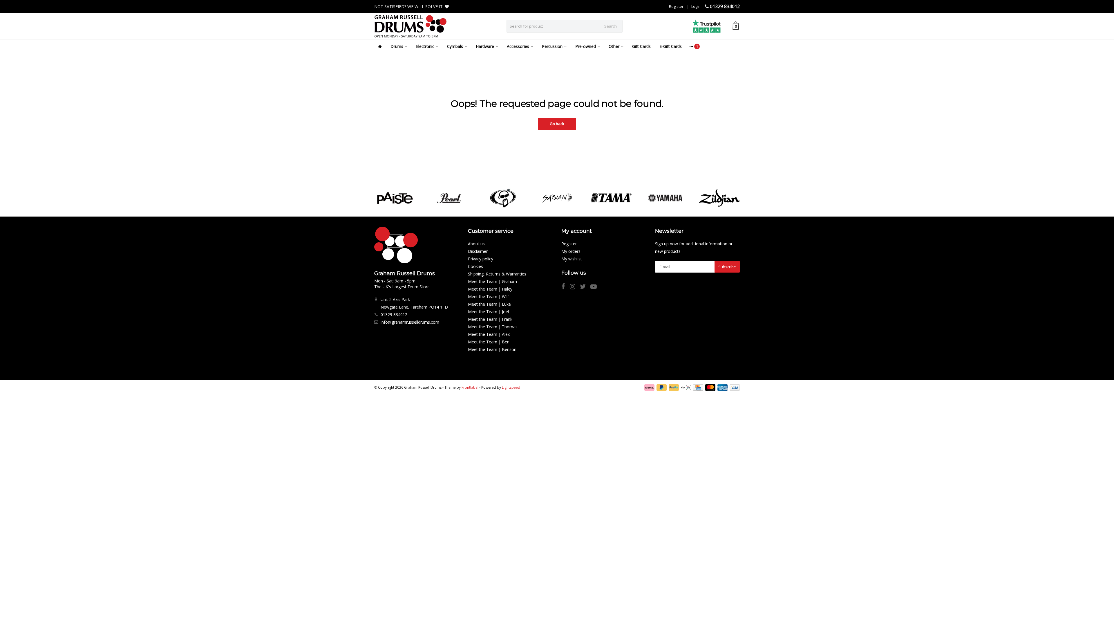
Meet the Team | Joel (488, 311)
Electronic (425, 46)
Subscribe (727, 266)
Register (676, 6)
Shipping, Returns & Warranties (497, 274)
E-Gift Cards (670, 46)
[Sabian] (556, 198)
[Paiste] (394, 198)
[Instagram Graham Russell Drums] (575, 287)
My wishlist (571, 259)
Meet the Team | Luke (489, 304)
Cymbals (455, 46)
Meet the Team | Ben (488, 342)
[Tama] (611, 198)
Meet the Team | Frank (490, 319)
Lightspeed (511, 387)
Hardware (485, 46)
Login (696, 6)
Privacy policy (480, 259)
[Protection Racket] (502, 198)
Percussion (552, 46)
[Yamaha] (665, 198)
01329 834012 (725, 6)
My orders (570, 251)
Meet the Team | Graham (492, 281)
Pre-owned (585, 46)
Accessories (518, 46)
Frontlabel (470, 387)
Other (614, 46)
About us (476, 243)
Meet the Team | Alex (489, 334)
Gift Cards (641, 46)
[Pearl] (448, 198)
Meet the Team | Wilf (488, 296)
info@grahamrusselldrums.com (410, 322)
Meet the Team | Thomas (493, 326)
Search (610, 26)
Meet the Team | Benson (492, 349)
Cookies (475, 266)
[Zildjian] (719, 198)
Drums (396, 46)
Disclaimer (478, 251)
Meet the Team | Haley (490, 289)
